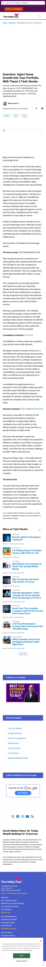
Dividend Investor (8, 936)
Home (5, 23)
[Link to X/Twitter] (13, 816)
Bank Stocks (13, 743)
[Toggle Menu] (39, 16)
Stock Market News (9, 916)
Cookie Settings (21, 961)
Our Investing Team (9, 900)
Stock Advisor (6, 933)
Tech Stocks (20, 23)
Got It (22, 955)
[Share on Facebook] (36, 108)
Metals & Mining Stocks (18, 758)
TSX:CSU (28, 335)
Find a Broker (6, 925)
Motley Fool (13, 9)
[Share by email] (42, 108)
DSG (24, 116)
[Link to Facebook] (18, 816)
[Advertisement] (23, 48)
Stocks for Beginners (17, 738)
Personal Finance (8, 922)
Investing (11, 23)
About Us (4, 897)
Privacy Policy (28, 950)
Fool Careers (6, 909)
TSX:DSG (24, 409)
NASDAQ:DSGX (36, 409)
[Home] (1, 874)
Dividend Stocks (15, 733)
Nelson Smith (12, 103)
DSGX (6, 116)
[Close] (40, 941)
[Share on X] (39, 108)
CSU (15, 116)
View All (23, 654)
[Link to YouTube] (27, 816)
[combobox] (23, 3)
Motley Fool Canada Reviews (12, 903)
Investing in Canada (9, 919)
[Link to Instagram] (22, 816)
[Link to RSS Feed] (32, 816)
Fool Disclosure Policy (10, 906)
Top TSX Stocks (15, 728)
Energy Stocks (14, 748)
